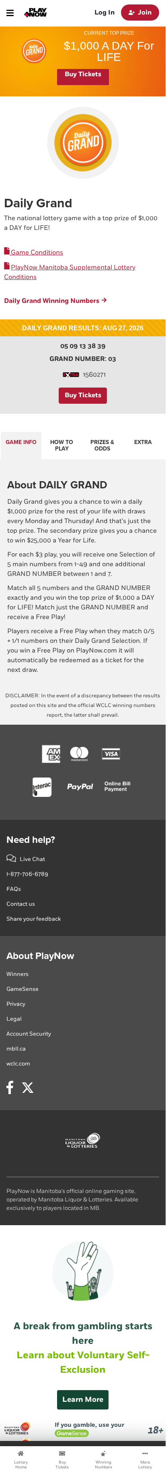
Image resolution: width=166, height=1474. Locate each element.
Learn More (82, 1399)
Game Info (21, 442)
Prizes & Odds (102, 445)
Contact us (20, 904)
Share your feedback (33, 918)
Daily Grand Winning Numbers (51, 301)
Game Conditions (36, 252)
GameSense (22, 989)
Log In (104, 13)
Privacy (15, 1004)
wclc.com (18, 1063)
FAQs (13, 889)
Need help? (30, 840)
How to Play (61, 445)
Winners (17, 974)
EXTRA (143, 442)
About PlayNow (40, 956)
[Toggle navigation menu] (10, 13)
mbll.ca (16, 1048)
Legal (14, 1018)
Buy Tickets (83, 74)
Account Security (28, 1033)
